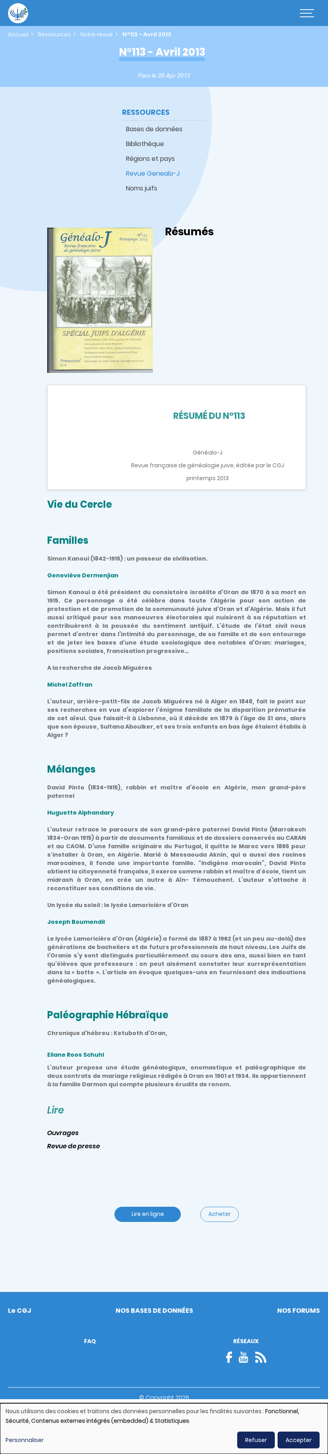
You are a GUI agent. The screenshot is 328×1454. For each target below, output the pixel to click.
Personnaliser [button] (25, 1440)
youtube (243, 1357)
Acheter (219, 1214)
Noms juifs (141, 188)
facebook (231, 1357)
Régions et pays (150, 158)
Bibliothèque (145, 143)
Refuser (256, 1440)
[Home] (18, 13)
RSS (260, 1357)
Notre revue (96, 34)
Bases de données (154, 129)
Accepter (299, 1440)
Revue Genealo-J (153, 173)
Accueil (18, 34)
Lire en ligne (148, 1214)
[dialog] (164, 1428)
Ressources (54, 34)
